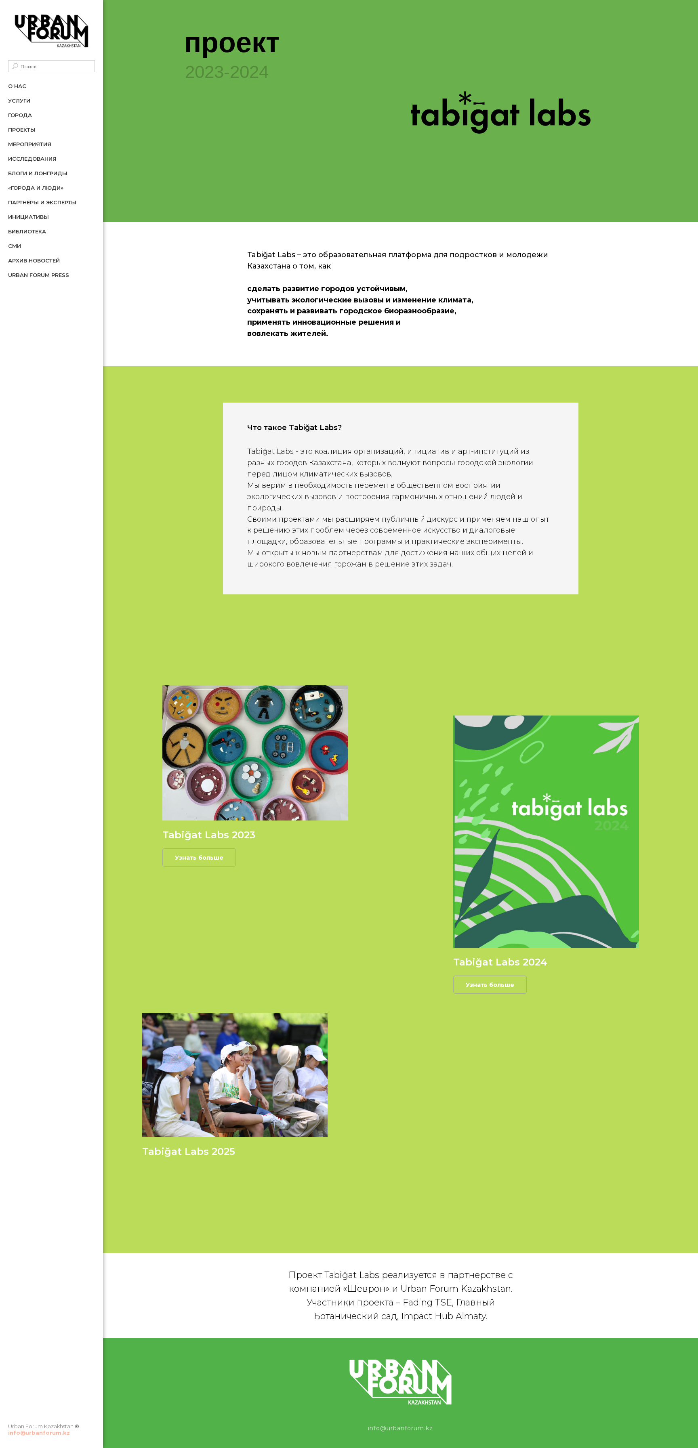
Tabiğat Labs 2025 (188, 1151)
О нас (17, 86)
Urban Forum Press (38, 275)
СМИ (14, 246)
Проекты (22, 129)
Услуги (19, 100)
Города (20, 115)
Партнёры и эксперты (42, 202)
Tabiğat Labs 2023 (208, 835)
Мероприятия (29, 144)
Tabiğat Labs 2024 (500, 962)
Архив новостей (34, 260)
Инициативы (28, 217)
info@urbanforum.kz (39, 1432)
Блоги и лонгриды (37, 173)
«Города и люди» (35, 188)
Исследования (32, 158)
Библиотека (27, 231)
